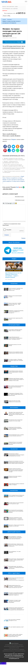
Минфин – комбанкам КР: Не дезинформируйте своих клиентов (11, 162)
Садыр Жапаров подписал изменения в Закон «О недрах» (16, 484)
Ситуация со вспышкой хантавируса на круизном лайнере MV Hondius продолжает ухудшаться (16, 593)
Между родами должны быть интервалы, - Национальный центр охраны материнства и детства (16, 586)
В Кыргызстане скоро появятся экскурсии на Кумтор (15, 477)
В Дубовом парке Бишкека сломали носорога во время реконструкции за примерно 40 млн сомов (16, 379)
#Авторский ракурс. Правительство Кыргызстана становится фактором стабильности (16, 545)
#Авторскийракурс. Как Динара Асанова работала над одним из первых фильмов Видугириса (15, 537)
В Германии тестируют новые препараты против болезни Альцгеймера (15, 601)
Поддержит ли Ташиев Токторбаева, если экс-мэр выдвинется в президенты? (16, 311)
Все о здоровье (14, 8)
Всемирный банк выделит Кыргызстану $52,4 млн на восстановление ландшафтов (14, 168)
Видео (16, 6)
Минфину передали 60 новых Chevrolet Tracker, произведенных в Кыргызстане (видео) (14, 159)
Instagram (23, 13)
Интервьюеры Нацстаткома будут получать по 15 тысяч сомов (16, 420)
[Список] (14, 203)
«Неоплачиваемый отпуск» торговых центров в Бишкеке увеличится (16, 435)
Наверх (23, 238)
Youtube (21, 13)
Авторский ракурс (11, 6)
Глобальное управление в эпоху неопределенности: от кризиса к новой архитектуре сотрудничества (16, 518)
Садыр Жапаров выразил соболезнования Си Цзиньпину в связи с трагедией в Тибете (15, 338)
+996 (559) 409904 (7, 189)
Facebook (19, 13)
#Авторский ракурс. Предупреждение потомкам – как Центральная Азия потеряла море (16, 560)
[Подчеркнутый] (7, 203)
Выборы (4, 6)
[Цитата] (12, 203)
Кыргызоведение (6, 8)
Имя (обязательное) (19, 196)
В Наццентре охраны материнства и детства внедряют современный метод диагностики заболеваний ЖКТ (16, 608)
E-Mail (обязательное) (19, 200)
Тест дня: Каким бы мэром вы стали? (16, 626)
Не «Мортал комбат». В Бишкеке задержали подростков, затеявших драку (16, 360)
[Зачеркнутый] (9, 203)
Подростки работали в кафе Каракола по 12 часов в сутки (15, 401)
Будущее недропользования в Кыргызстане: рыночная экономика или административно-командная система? (16, 470)
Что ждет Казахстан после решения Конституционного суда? (16, 503)
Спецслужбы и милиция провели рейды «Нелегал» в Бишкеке (15, 330)
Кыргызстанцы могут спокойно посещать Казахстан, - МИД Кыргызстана (15, 304)
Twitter (17, 13)
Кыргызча (4, 10)
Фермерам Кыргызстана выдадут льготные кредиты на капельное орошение (15, 443)
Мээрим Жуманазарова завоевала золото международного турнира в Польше (16, 372)
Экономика (9, 19)
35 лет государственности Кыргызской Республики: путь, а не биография (16, 496)
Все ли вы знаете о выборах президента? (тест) (14, 620)
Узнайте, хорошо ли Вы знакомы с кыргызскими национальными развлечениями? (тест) (16, 635)
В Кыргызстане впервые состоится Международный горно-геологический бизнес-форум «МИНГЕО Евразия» (16, 462)
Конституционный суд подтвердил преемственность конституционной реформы (16, 511)
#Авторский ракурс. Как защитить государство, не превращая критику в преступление (16, 567)
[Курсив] (5, 203)
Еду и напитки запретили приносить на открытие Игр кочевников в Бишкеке (16, 387)
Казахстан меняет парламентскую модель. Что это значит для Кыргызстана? (16, 289)
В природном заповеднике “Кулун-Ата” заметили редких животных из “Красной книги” (16, 394)
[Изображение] (10, 203)
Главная (4, 19)
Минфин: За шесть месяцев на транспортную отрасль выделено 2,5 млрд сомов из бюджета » (14, 181)
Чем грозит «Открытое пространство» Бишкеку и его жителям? (16, 526)
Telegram (25, 13)
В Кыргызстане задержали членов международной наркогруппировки (16, 353)
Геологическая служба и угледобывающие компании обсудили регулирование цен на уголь (16, 454)
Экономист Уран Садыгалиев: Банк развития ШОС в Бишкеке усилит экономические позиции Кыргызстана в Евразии (16, 414)
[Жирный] (3, 203)
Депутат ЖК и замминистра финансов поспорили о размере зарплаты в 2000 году (13, 165)
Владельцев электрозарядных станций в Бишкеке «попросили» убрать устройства (15, 428)
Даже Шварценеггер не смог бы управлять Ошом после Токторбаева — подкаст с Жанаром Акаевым (13, 275)
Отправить (6, 234)
